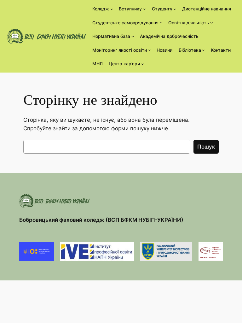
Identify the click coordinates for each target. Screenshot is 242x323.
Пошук (206, 147)
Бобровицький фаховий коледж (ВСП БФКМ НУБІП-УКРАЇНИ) (101, 220)
